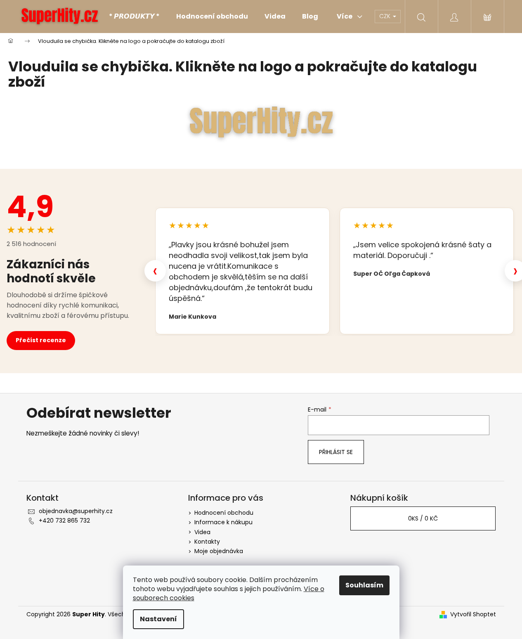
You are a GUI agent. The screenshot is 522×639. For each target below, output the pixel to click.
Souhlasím (364, 585)
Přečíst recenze (41, 340)
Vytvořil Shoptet (473, 614)
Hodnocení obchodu (223, 513)
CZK (385, 16)
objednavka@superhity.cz (76, 511)
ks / (423, 518)
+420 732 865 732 (64, 520)
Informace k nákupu (223, 522)
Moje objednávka (218, 551)
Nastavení (158, 619)
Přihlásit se (336, 452)
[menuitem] (134, 16)
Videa (202, 532)
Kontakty (207, 541)
